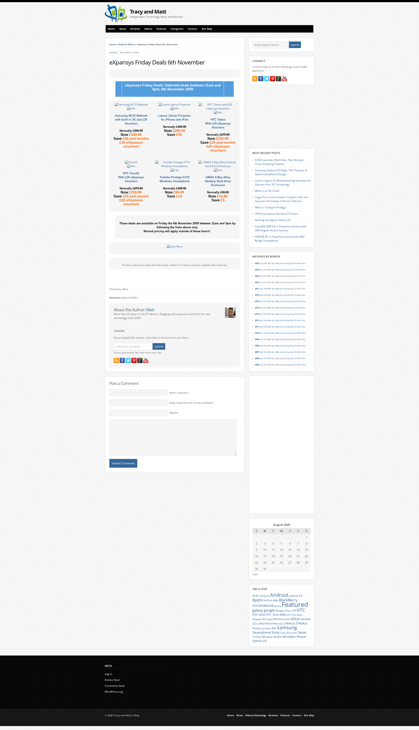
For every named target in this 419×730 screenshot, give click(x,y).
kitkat (295, 618)
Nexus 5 (291, 623)
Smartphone (261, 632)
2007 (257, 352)
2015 (257, 301)
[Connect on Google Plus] (140, 360)
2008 (257, 345)
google (269, 610)
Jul (284, 269)
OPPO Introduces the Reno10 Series (276, 214)
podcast (266, 628)
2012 (257, 320)
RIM (274, 628)
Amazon (264, 595)
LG (254, 623)
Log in (108, 674)
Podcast (161, 28)
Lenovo (305, 619)
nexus (281, 623)
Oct (295, 269)
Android (279, 595)
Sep (292, 295)
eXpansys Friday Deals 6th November (157, 62)
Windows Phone (294, 637)
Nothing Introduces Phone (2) (272, 220)
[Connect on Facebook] (122, 360)
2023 (257, 269)
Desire (277, 605)
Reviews (135, 28)
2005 (257, 364)
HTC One (258, 614)
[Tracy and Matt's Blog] (116, 21)
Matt (114, 52)
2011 (257, 326)
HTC (301, 610)
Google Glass (284, 610)
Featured (295, 604)
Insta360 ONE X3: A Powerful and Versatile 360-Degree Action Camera (280, 228)
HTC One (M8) (276, 615)
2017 (257, 288)
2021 (257, 282)
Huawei (256, 619)
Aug (288, 269)
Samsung (287, 627)
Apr (273, 269)
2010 (257, 333)
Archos (267, 600)
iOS (264, 619)
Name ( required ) (179, 392)
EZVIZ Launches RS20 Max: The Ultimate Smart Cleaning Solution (279, 162)
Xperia (257, 641)
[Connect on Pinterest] (134, 360)
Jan (261, 288)
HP (294, 610)
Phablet (256, 628)
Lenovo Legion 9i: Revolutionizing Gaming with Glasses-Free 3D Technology (283, 182)
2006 (257, 358)
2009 (257, 339)
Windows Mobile (272, 636)
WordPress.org (114, 692)
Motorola (271, 623)
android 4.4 (295, 595)
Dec (303, 295)
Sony (275, 632)
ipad (269, 619)
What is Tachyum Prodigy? (271, 207)
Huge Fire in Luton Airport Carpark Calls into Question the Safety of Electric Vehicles (281, 199)
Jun (281, 263)
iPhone (277, 619)
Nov (299, 269)
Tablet (302, 633)
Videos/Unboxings (255, 715)
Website (173, 412)
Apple (257, 599)
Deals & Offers (126, 44)
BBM (275, 600)
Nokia (302, 623)
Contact (192, 28)
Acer (255, 595)
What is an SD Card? (267, 191)
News (122, 28)
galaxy (257, 610)
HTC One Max (294, 614)
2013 (257, 314)
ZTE (264, 641)
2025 (257, 263)
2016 (257, 295)
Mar (269, 288)
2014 (257, 307)
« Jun (255, 574)
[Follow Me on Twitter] (128, 360)
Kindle (286, 619)
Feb (265, 288)
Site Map (207, 28)
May (278, 263)
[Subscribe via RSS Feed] (116, 360)
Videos (148, 28)
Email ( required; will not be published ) (191, 402)
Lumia (260, 623)
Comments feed (114, 686)
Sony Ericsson (288, 632)
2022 (257, 276)
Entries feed (112, 680)
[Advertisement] (263, 13)
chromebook (262, 605)
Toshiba (256, 636)
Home (111, 28)
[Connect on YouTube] (145, 360)
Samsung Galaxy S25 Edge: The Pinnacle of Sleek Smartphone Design (281, 172)
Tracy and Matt (148, 11)
